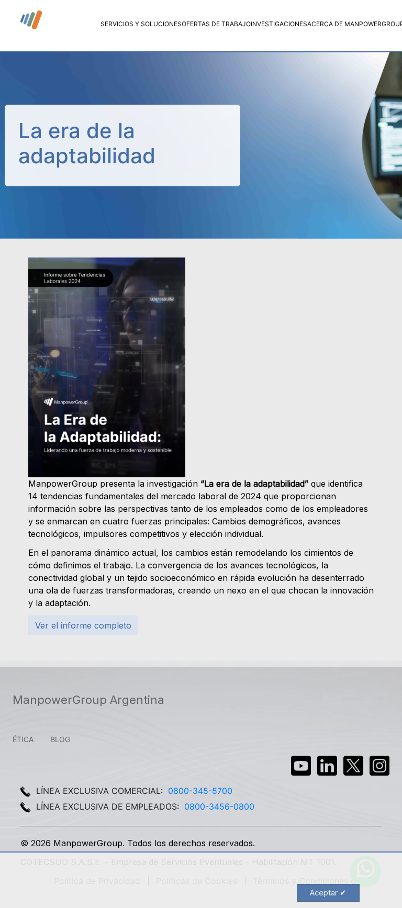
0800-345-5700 (200, 791)
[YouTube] (301, 766)
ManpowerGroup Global (31, 20)
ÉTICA (23, 739)
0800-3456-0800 (219, 806)
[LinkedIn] (327, 766)
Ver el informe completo (83, 625)
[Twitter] (353, 766)
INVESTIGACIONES (279, 24)
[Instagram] (379, 766)
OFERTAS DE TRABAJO (216, 24)
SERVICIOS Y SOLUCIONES (141, 24)
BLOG (60, 739)
